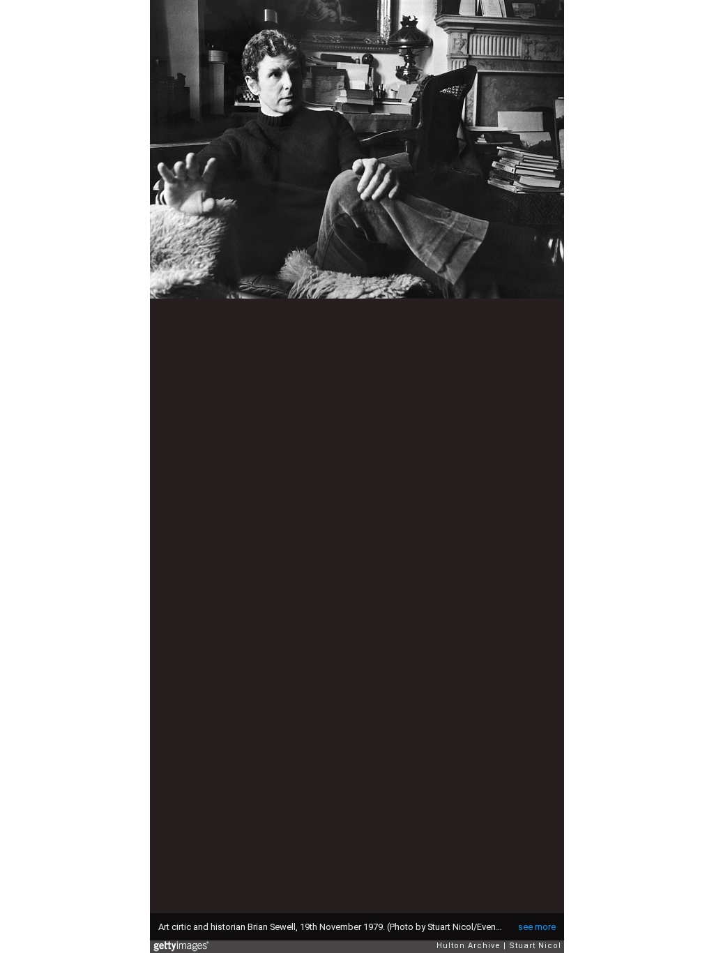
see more (537, 927)
